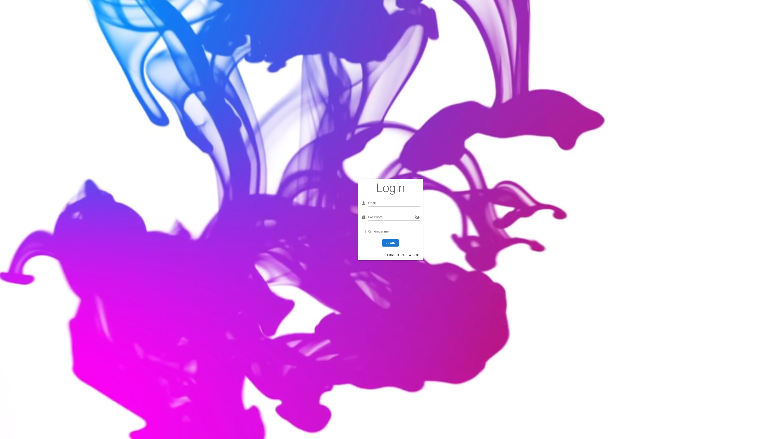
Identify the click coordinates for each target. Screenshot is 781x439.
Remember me (378, 231)
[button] (417, 217)
